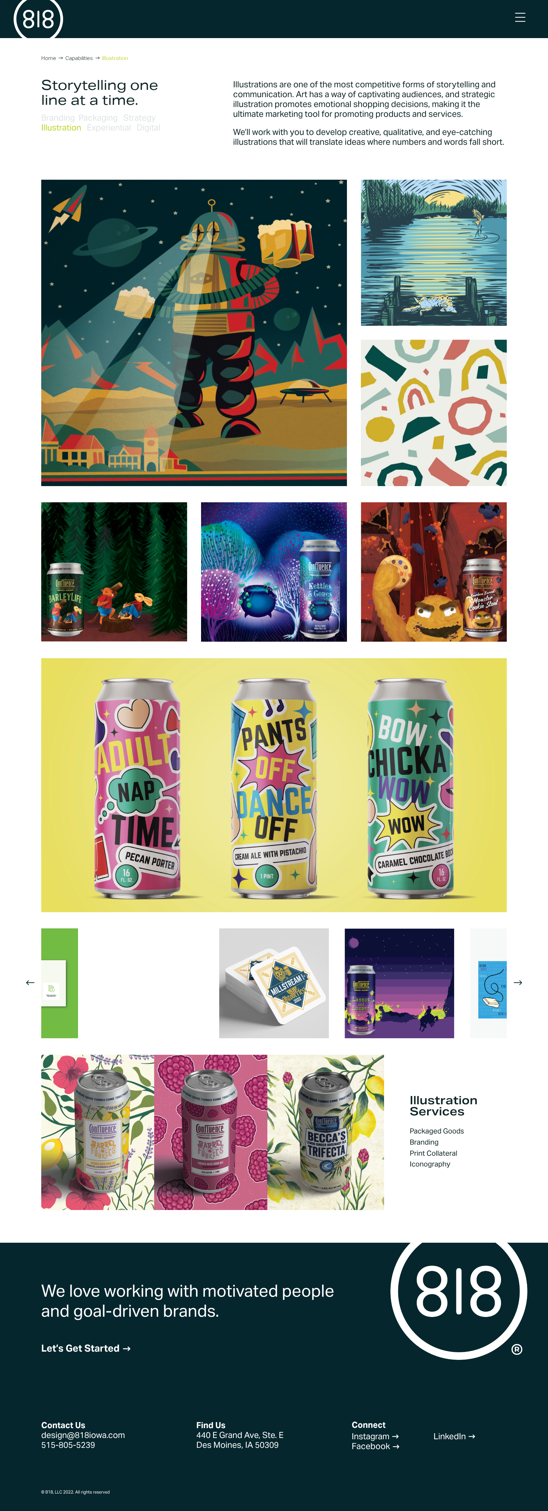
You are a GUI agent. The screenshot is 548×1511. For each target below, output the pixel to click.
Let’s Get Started (86, 1348)
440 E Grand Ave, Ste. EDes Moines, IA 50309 (240, 1440)
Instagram (376, 1436)
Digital (148, 127)
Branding (58, 117)
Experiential (109, 127)
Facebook (376, 1446)
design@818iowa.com (83, 1435)
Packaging (98, 117)
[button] (30, 983)
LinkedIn (455, 1436)
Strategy (139, 117)
